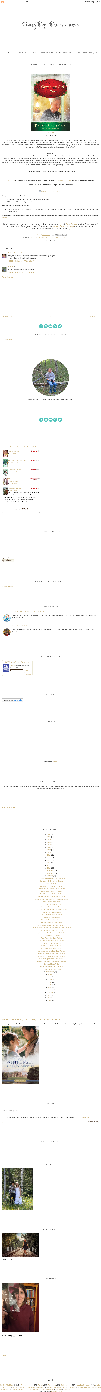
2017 (48, 858)
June (50, 979)
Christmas (53, 238)
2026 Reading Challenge (17, 662)
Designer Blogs (56, 1391)
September (50, 972)
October (50, 876)
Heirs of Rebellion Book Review (51, 915)
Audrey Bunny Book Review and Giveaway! (51, 961)
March (50, 987)
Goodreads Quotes (92, 1121)
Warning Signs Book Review (51, 969)
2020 (49, 850)
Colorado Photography (86, 1387)
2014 (48, 865)
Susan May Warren (47, 1389)
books (59, 1389)
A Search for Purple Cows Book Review (51, 956)
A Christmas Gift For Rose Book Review (51, 925)
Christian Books (7, 586)
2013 (48, 868)
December (50, 871)
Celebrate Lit (66, 1385)
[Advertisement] (50, 296)
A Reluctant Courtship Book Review (51, 907)
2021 (49, 847)
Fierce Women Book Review (51, 902)
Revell (40, 1385)
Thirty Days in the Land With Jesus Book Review (51, 933)
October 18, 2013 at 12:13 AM (21, 261)
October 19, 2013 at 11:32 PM (21, 272)
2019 (49, 852)
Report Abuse (8, 807)
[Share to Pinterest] (65, 235)
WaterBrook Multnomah (56, 1387)
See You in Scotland (15, 488)
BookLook (52, 1385)
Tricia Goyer (11, 180)
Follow (4, 1355)
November (50, 873)
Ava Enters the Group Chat (17, 460)
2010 (49, 1000)
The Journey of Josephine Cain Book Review (51, 909)
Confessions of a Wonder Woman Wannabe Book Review (51, 928)
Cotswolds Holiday (14, 470)
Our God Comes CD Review (51, 904)
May (50, 982)
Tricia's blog (6, 217)
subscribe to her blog (63, 226)
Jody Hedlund (33, 1389)
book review (41, 238)
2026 (49, 834)
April (50, 985)
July (50, 977)
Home (6, 53)
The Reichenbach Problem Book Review (51, 930)
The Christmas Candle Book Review (51, 941)
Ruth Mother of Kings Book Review (51, 966)
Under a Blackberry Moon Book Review (51, 954)
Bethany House (27, 1385)
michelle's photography (36, 1387)
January (50, 992)
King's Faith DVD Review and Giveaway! (51, 896)
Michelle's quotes (10, 1110)
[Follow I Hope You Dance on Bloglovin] (12, 701)
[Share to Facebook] (63, 235)
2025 (49, 837)
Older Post (8, 316)
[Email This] (56, 235)
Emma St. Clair (14, 462)
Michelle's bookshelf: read (21, 446)
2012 (48, 995)
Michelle (10, 266)
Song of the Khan (14, 451)
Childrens (71, 1387)
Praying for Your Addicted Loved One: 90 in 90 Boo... (51, 899)
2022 (49, 845)
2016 (48, 860)
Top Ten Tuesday (19, 1387)
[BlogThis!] (58, 235)
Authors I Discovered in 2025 (25, 626)
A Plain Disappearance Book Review (51, 959)
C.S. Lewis (67, 1389)
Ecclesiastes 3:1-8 (87, 53)
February (50, 990)
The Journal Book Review (51, 935)
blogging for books (83, 1385)
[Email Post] (53, 235)
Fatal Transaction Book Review (51, 938)
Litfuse (62, 238)
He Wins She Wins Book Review (51, 946)
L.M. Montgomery (84, 1117)
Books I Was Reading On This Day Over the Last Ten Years (31, 1019)
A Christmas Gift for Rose (63, 180)
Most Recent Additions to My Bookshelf (31, 612)
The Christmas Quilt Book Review (51, 894)
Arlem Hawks (13, 490)
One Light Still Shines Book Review (51, 881)
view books (28, 674)
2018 (48, 855)
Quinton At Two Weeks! (51, 964)
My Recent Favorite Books (16, 253)
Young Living (8, 339)
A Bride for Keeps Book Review (51, 920)
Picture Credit (50, 132)
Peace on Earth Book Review (51, 912)
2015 (48, 863)
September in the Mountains (51, 943)
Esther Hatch (13, 483)
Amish (32, 238)
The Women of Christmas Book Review (51, 889)
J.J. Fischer (13, 453)
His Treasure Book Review (51, 917)
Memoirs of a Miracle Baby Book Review (51, 951)
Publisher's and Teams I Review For (52, 53)
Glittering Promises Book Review (51, 922)
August (50, 974)
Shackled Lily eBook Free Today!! (51, 886)
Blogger (54, 762)
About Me (21, 53)
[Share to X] (60, 235)
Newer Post (93, 316)
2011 (49, 998)
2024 (49, 839)
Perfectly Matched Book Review (51, 891)
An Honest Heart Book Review (51, 948)
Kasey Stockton (14, 472)
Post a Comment (7, 277)
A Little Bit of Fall (51, 883)
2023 (49, 842)
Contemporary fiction (18, 1389)
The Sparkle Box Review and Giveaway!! (51, 878)
